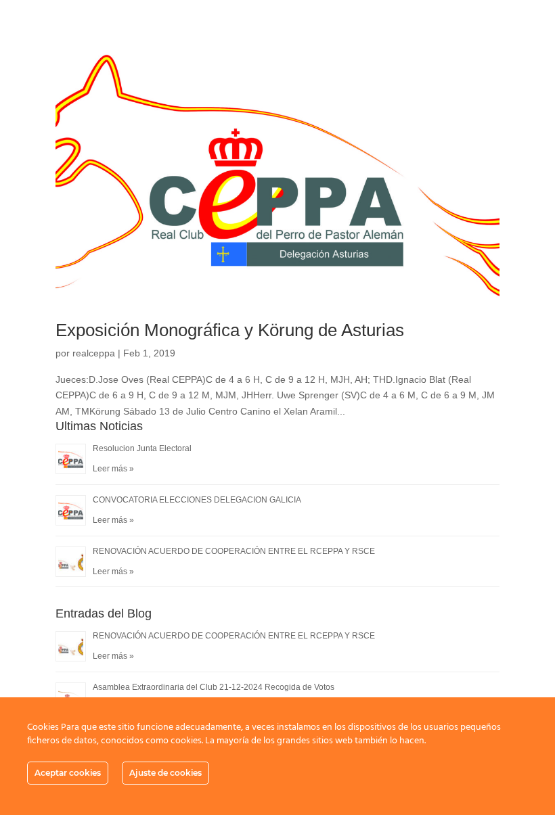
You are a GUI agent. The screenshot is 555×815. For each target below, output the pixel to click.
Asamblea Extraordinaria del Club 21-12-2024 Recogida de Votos (213, 687)
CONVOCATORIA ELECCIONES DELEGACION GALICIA (197, 500)
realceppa (93, 353)
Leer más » (113, 468)
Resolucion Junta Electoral (142, 448)
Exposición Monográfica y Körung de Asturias (230, 330)
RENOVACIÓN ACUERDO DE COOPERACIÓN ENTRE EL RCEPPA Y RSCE (234, 551)
